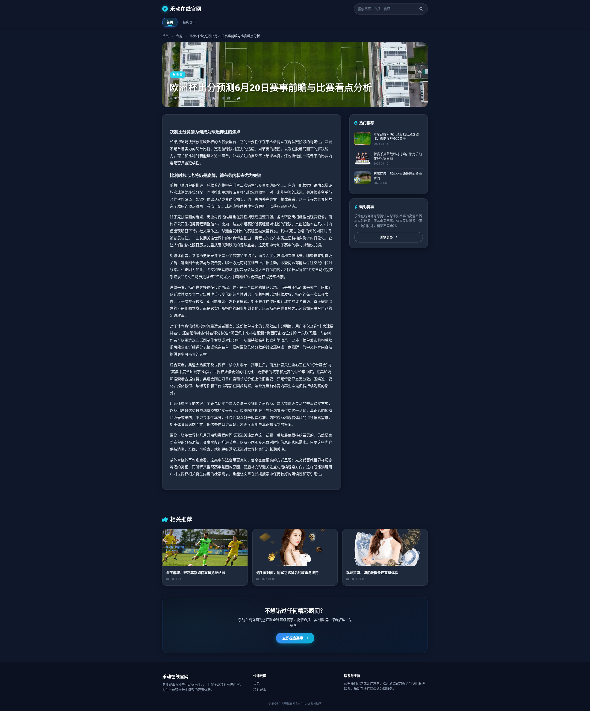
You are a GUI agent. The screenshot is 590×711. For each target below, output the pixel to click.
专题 (179, 36)
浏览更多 (386, 237)
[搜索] (421, 8)
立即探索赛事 (292, 638)
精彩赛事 (189, 22)
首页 (170, 22)
